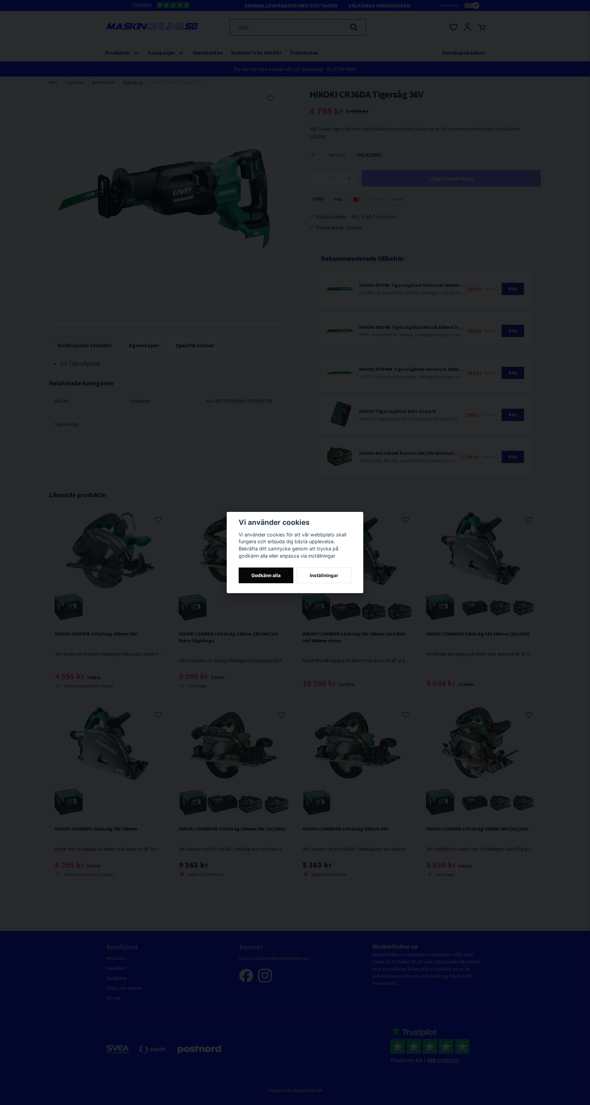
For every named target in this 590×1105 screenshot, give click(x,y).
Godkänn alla (266, 575)
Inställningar (324, 575)
